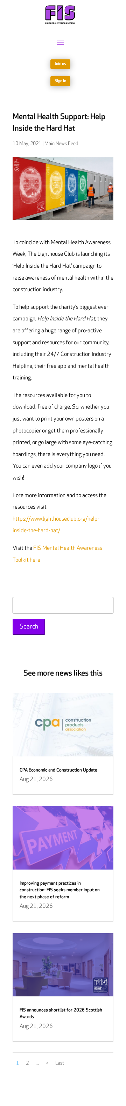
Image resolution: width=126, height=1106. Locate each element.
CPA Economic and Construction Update (58, 770)
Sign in (60, 81)
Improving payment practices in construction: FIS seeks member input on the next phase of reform (60, 890)
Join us (60, 63)
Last (59, 1063)
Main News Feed (61, 144)
